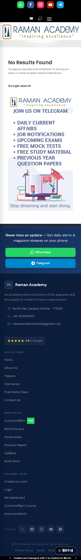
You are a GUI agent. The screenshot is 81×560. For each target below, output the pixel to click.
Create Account (15, 481)
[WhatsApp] (22, 529)
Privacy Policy (24, 550)
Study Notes (13, 437)
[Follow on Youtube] (50, 4)
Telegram (43, 263)
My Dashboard (14, 498)
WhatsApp (43, 252)
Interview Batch (15, 514)
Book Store (12, 461)
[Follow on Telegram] (60, 4)
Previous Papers (15, 445)
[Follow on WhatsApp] (20, 4)
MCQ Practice (14, 429)
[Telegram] (60, 529)
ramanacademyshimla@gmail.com (37, 324)
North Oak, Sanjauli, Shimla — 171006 (38, 308)
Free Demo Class (16, 392)
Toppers (10, 376)
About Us (10, 368)
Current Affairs (18, 421)
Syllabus (10, 453)
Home (8, 360)
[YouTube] (51, 529)
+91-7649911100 (24, 316)
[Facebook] (32, 529)
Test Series (12, 384)
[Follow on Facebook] (30, 4)
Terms (41, 550)
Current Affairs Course (20, 506)
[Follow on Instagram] (40, 4)
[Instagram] (41, 529)
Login (8, 490)
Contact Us (12, 400)
